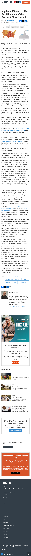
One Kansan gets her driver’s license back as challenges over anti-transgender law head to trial (20, 410)
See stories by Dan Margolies (17, 306)
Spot (15, 282)
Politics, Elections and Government (20, 406)
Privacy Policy (6, 537)
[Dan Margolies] (4, 295)
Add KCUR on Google (15, 430)
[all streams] (29, 554)
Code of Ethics (6, 528)
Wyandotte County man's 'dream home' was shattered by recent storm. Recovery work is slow (19, 388)
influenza (16, 276)
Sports (13, 373)
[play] (2, 554)
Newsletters (5, 507)
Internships (5, 522)
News (13, 384)
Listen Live (5, 497)
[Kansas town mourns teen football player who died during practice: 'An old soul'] (6, 376)
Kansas (8, 282)
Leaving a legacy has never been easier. (15, 346)
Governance (5, 531)
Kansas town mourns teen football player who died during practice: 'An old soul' (20, 377)
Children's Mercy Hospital (12, 279)
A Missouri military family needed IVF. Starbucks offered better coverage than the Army (20, 399)
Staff (4, 513)
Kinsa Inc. (18, 69)
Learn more (15, 362)
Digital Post (23, 282)
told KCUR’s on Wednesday (12, 141)
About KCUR (5, 494)
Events (4, 510)
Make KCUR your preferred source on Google (15, 422)
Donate (26, 2)
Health (8, 276)
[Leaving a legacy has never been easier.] (15, 328)
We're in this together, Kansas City (15, 457)
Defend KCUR (15, 473)
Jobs (4, 519)
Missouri (25, 279)
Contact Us (5, 516)
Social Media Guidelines (8, 525)
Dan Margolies (10, 20)
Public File (5, 534)
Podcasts (5, 504)
